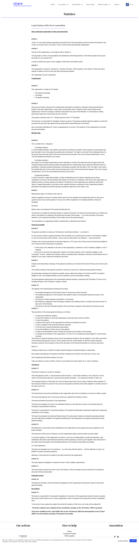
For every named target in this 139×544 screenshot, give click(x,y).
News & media (103, 4)
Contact (116, 4)
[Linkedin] (117, 536)
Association (76, 4)
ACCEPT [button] (133, 540)
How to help (90, 4)
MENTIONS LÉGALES (24, 536)
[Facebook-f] (127, 4)
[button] (23, 536)
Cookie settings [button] (123, 541)
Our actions (62, 4)
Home (53, 4)
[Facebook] (114, 536)
